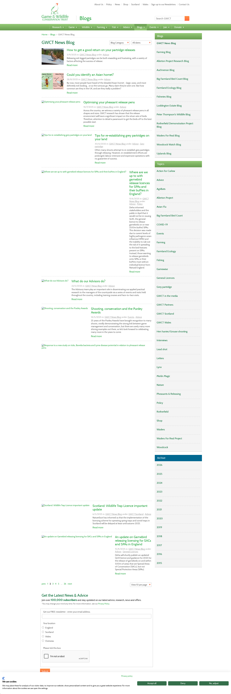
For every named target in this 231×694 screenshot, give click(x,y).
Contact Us (184, 4)
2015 (159, 563)
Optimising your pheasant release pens (109, 102)
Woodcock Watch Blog (169, 144)
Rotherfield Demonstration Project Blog (175, 125)
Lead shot (162, 349)
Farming (161, 242)
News (117, 4)
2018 (159, 536)
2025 (159, 473)
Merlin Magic (163, 376)
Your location (49, 623)
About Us (98, 4)
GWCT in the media (167, 295)
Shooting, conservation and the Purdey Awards (116, 310)
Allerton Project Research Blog (173, 61)
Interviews (162, 340)
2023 (159, 491)
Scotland (135, 4)
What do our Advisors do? (88, 281)
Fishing (160, 260)
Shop (125, 4)
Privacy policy (126, 676)
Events (131, 317)
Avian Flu (161, 206)
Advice (106, 54)
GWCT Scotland (136, 514)
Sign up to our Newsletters (163, 4)
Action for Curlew (166, 170)
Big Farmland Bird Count (170, 215)
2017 (159, 545)
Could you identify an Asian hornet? (90, 75)
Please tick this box (52, 648)
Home (44, 34)
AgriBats (161, 188)
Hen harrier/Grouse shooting (172, 331)
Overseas (49, 641)
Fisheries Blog (164, 96)
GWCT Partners (165, 304)
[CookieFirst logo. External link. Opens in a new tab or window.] (3, 678)
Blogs (52, 34)
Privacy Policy (103, 603)
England (49, 627)
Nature (160, 384)
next (70, 583)
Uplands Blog (164, 153)
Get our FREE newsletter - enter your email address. (67, 612)
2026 (159, 464)
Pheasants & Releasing (169, 393)
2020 (160, 518)
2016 (159, 554)
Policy (109, 4)
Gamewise (162, 269)
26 (65, 583)
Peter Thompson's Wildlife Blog (173, 114)
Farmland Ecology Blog (169, 87)
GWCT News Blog (88, 54)
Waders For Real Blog (168, 135)
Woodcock (162, 447)
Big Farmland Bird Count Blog (172, 78)
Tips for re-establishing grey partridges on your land (122, 137)
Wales (145, 4)
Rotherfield (162, 411)
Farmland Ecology (166, 251)
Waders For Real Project (169, 438)
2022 (159, 500)
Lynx (159, 367)
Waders (161, 429)
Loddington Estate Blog (169, 105)
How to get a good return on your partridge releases (101, 50)
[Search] (187, 18)
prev (44, 583)
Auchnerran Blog (165, 70)
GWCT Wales (164, 322)
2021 (159, 509)
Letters (160, 358)
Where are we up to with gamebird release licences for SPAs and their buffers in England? (139, 183)
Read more (72, 65)
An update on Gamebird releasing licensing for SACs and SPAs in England (133, 540)
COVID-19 (162, 224)
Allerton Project (165, 197)
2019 (159, 527)
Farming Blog (164, 52)
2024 (159, 482)
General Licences (130, 551)
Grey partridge (164, 286)
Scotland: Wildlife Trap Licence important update (120, 507)
